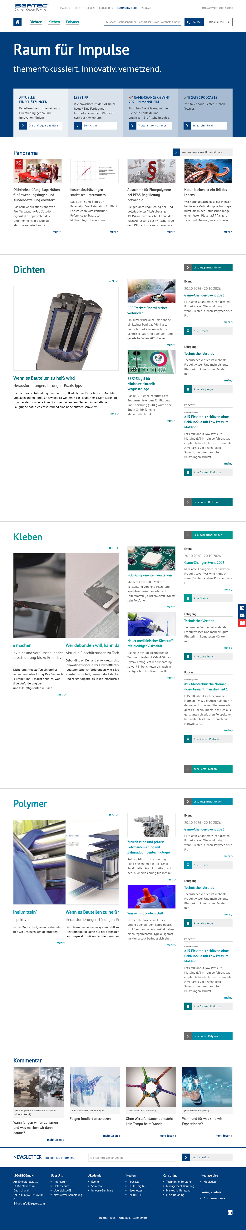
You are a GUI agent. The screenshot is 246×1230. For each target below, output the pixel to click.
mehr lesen (54, 1139)
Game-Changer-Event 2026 (204, 295)
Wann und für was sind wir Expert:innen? (202, 1121)
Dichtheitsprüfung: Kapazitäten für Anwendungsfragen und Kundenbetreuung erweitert (36, 194)
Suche (196, 22)
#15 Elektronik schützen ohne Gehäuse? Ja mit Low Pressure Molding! (206, 421)
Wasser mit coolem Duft (145, 913)
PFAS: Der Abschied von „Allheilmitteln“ (51, 912)
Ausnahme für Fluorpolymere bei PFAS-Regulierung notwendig (149, 194)
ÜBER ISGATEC (226, 8)
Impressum (60, 1181)
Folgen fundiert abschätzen (90, 1118)
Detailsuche (217, 22)
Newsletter (135, 1190)
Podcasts (134, 1181)
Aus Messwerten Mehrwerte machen (48, 645)
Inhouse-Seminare (102, 1190)
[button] (110, 281)
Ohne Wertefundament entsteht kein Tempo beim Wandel (149, 1121)
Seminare (97, 1186)
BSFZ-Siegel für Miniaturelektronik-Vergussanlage (141, 383)
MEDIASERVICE (209, 8)
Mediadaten (211, 1181)
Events (95, 1181)
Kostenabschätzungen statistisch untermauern (88, 192)
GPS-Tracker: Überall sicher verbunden (147, 310)
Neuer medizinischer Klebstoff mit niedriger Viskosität (150, 643)
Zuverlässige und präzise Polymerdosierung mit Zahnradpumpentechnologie (148, 847)
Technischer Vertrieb (199, 353)
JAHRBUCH (135, 1195)
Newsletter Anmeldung (68, 1195)
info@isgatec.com (33, 1203)
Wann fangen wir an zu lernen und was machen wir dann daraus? (35, 1127)
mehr (56, 232)
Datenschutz (61, 1186)
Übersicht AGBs (63, 1190)
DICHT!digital (137, 1186)
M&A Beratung (175, 1195)
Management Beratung (180, 1186)
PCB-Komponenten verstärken (149, 575)
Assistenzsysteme (214, 1198)
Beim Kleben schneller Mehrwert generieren (56, 378)
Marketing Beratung (178, 1190)
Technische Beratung (179, 1181)
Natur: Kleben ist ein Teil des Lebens (205, 192)
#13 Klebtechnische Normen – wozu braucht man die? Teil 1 (206, 686)
